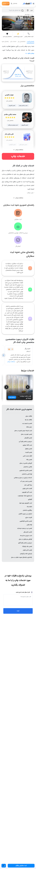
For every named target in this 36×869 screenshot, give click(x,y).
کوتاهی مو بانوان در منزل (25, 539)
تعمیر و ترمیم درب (27, 423)
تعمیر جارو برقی (28, 532)
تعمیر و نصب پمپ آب (26, 481)
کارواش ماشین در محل (26, 463)
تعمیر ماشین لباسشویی (25, 470)
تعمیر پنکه (29, 460)
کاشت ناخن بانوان (27, 489)
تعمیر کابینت (28, 452)
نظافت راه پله (28, 420)
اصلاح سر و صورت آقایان (25, 514)
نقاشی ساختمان (28, 467)
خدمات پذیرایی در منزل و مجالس (23, 478)
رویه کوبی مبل (28, 485)
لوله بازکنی (29, 525)
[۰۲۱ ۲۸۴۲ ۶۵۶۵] (3, 866)
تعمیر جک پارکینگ (27, 546)
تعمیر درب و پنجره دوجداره (24, 528)
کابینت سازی (28, 518)
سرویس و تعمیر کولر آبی (25, 442)
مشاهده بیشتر (11, 362)
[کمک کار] (27, 3)
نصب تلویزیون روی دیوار (25, 503)
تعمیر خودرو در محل (26, 434)
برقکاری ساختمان (27, 510)
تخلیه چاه (29, 507)
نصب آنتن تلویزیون (27, 492)
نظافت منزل (29, 416)
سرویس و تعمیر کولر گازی (25, 543)
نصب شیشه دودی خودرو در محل (23, 431)
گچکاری (30, 499)
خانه (32, 14)
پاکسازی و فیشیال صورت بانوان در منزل (21, 557)
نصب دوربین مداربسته (26, 536)
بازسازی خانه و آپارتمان (26, 554)
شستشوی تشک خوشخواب (25, 496)
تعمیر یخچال (28, 449)
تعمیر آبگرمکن (28, 438)
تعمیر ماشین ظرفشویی (26, 521)
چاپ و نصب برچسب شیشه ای (25, 397)
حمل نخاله (29, 427)
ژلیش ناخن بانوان (27, 550)
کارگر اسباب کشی (27, 456)
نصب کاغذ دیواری (27, 445)
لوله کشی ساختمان (27, 474)
